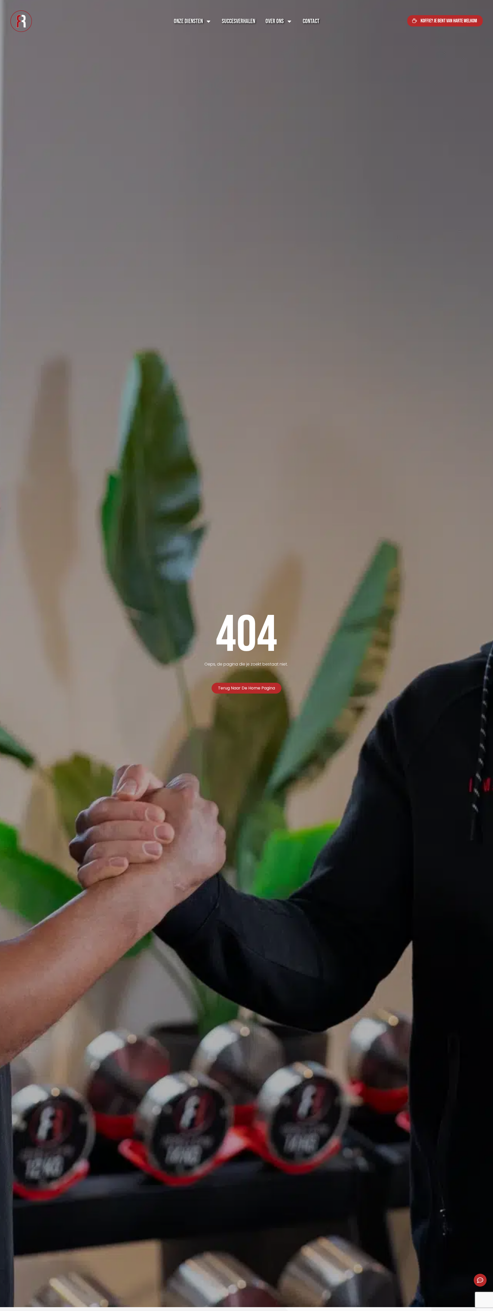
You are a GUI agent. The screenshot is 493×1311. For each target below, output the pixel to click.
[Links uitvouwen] (480, 1280)
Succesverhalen (238, 21)
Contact (311, 21)
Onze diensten (188, 21)
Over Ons (275, 21)
